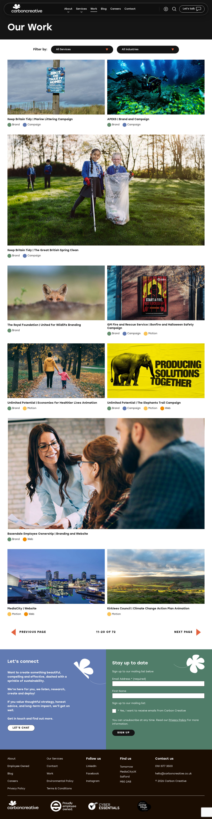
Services (81, 9)
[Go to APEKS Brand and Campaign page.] (156, 94)
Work (93, 9)
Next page (183, 632)
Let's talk (189, 9)
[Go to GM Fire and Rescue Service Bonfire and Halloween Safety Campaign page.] (156, 301)
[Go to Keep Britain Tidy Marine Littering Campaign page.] (56, 94)
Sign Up (123, 733)
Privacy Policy (177, 720)
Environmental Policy (60, 781)
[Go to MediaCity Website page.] (56, 583)
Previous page (32, 632)
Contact (129, 9)
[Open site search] (174, 9)
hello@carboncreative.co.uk (173, 774)
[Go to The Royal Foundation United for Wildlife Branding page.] (56, 301)
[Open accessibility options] (165, 9)
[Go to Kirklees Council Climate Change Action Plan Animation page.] (156, 583)
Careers (115, 9)
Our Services (55, 759)
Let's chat (21, 728)
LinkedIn (91, 766)
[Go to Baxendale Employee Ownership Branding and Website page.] (106, 480)
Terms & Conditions (59, 788)
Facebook (92, 774)
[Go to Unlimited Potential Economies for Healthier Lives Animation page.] (56, 377)
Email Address (129, 679)
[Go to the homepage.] (26, 9)
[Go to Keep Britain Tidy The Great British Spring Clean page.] (106, 197)
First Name (119, 691)
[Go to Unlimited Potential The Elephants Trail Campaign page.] (156, 377)
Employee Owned (18, 766)
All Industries (130, 49)
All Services (63, 49)
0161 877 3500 (164, 766)
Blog (104, 9)
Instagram (92, 781)
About (68, 9)
